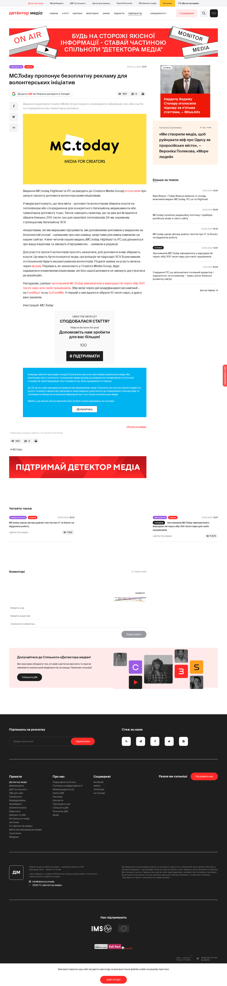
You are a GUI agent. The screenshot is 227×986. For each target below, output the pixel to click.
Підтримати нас (62, 804)
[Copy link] (13, 127)
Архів (56, 814)
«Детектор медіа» (136, 426)
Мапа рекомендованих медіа (25, 829)
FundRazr (33, 293)
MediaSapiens (56, 3)
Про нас (59, 777)
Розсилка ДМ (60, 811)
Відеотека (14, 811)
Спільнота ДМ (29, 677)
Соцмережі (102, 777)
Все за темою (207, 290)
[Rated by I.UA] (127, 948)
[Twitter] (13, 117)
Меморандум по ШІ (63, 789)
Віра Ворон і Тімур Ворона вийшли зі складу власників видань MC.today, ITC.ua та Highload (180, 197)
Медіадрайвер (17, 800)
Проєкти (15, 777)
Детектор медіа (35, 3)
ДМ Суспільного (78, 3)
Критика (77, 13)
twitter (97, 785)
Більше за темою (165, 180)
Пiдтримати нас (204, 776)
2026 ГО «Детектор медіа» (47, 885)
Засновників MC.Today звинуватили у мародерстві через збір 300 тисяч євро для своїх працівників (183, 255)
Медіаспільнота (17, 517)
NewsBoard (15, 804)
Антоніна (167, 3)
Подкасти (119, 13)
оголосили (132, 191)
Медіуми (14, 836)
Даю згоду (114, 979)
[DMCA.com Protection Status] (101, 948)
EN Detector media (147, 3)
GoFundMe (56, 293)
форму (36, 266)
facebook (98, 782)
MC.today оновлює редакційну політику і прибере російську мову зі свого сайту (182, 216)
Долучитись (85, 409)
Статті (65, 13)
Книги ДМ (58, 793)
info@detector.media (43, 881)
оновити (140, 592)
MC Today (17, 449)
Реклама (57, 796)
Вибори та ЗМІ (17, 814)
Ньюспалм (15, 833)
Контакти (58, 800)
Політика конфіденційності (68, 785)
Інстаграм (99, 793)
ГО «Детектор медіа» (188, 3)
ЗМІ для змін (16, 793)
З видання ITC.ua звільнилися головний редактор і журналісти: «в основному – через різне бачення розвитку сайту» (183, 276)
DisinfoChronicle (124, 3)
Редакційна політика (64, 782)
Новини (54, 13)
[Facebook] (13, 106)
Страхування (186, 13)
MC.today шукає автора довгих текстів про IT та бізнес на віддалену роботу (185, 235)
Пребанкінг (15, 796)
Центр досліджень (101, 3)
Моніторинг (92, 13)
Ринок (106, 13)
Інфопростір (135, 13)
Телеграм (99, 789)
